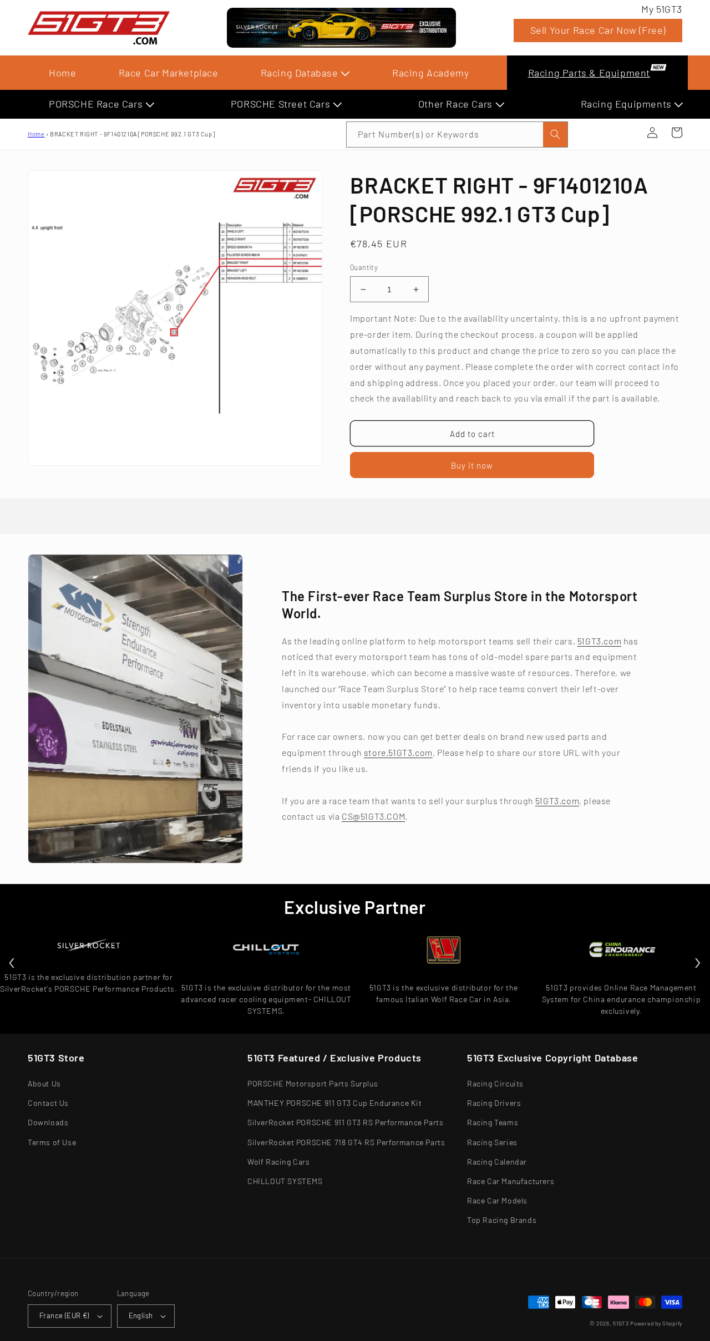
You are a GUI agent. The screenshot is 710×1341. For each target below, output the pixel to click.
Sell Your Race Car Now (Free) (598, 30)
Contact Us (48, 1103)
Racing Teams (492, 1122)
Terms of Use (52, 1142)
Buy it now (472, 465)
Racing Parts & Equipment (589, 73)
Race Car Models (497, 1200)
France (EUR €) (64, 1315)
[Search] (555, 134)
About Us (44, 1083)
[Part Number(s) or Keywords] (628, 132)
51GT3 (621, 1323)
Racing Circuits (495, 1083)
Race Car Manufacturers (510, 1181)
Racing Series (492, 1142)
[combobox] (457, 134)
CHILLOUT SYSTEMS (285, 1181)
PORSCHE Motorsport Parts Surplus (312, 1083)
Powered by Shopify (656, 1323)
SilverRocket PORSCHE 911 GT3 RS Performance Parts (345, 1122)
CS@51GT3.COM (373, 816)
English (141, 1315)
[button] (628, 132)
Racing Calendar (497, 1161)
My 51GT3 (661, 9)
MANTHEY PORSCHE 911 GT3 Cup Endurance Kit (334, 1103)
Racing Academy (430, 73)
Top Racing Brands (501, 1220)
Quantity (364, 267)
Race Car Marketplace (169, 73)
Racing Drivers (494, 1103)
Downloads (48, 1122)
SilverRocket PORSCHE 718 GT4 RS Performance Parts (346, 1142)
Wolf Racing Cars (278, 1161)
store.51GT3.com (398, 752)
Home (62, 73)
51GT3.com (599, 641)
